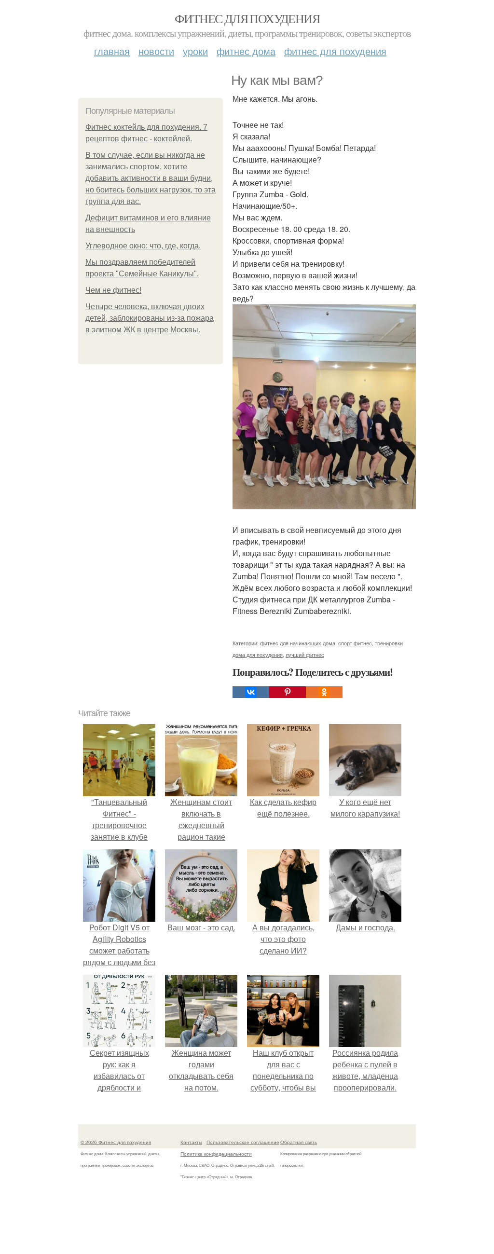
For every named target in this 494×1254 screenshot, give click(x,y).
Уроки (195, 51)
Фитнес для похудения (247, 18)
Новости (156, 51)
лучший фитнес (305, 654)
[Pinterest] (287, 692)
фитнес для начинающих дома (297, 643)
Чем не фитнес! (113, 290)
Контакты (191, 1142)
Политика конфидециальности (216, 1153)
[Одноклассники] (324, 692)
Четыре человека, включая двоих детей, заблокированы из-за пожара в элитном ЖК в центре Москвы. (149, 318)
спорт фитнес (355, 643)
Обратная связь (298, 1142)
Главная (112, 51)
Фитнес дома (246, 51)
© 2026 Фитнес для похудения (116, 1142)
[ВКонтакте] (251, 692)
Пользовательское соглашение (242, 1142)
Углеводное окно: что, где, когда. (143, 246)
